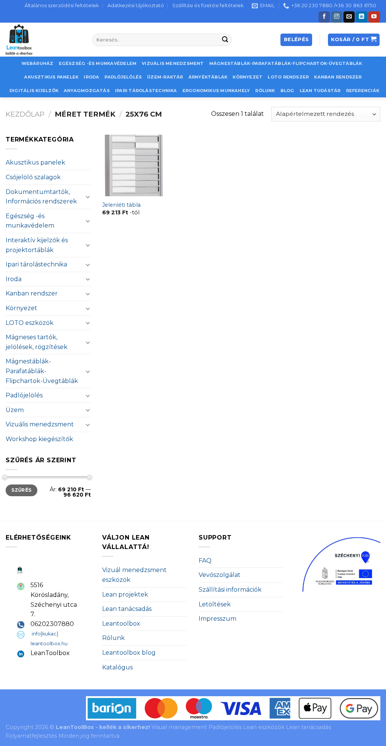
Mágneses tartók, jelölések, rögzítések (36, 342)
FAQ (205, 560)
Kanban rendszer (337, 77)
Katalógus (117, 667)
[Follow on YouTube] (374, 17)
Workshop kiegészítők (39, 439)
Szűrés (21, 490)
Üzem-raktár (165, 77)
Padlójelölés (123, 77)
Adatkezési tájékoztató (135, 5)
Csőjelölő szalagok (33, 177)
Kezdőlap (25, 114)
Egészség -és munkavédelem (98, 63)
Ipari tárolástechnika (146, 90)
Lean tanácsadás (127, 608)
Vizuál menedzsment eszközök (134, 574)
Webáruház (37, 63)
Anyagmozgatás (87, 90)
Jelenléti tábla (121, 204)
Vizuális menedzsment (173, 63)
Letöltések (215, 604)
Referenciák (362, 90)
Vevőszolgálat (219, 574)
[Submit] (225, 40)
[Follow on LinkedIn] (361, 17)
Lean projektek (125, 594)
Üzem (15, 410)
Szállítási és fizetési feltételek (208, 5)
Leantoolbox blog (129, 652)
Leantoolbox (121, 623)
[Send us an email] (349, 17)
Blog (287, 90)
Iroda (91, 77)
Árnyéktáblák (208, 77)
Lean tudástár (320, 90)
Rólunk (265, 90)
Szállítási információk (230, 589)
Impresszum (217, 618)
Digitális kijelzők (33, 90)
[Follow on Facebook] (324, 17)
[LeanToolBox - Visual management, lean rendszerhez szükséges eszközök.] (43, 40)
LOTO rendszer (288, 77)
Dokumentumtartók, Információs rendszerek (41, 196)
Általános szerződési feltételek (62, 5)
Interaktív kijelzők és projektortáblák (37, 245)
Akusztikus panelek (51, 77)
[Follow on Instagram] (336, 17)
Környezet (247, 77)
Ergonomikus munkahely (216, 90)
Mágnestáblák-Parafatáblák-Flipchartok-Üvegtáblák (285, 63)
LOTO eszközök (30, 322)
